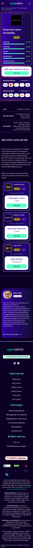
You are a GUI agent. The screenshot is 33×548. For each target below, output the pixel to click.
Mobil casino (16, 387)
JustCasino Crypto (18, 215)
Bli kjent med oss (16, 436)
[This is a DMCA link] (16, 466)
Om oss (17, 442)
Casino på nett (16, 373)
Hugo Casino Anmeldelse (16, 254)
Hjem (2, 8)
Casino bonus (16, 391)
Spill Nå (16, 73)
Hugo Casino (17, 245)
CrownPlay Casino (18, 184)
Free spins (16, 395)
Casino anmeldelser (11, 8)
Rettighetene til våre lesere (16, 419)
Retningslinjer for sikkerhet (16, 415)
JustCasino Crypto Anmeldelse (16, 223)
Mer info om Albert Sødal (10, 334)
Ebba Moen (24, 188)
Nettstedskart (16, 427)
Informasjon (16, 404)
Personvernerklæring (16, 423)
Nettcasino (16, 379)
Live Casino (16, 399)
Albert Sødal (17, 293)
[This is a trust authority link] (7, 471)
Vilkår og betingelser (16, 411)
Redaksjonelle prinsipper (16, 446)
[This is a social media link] (15, 363)
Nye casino (16, 383)
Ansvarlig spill (16, 431)
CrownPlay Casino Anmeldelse (16, 193)
